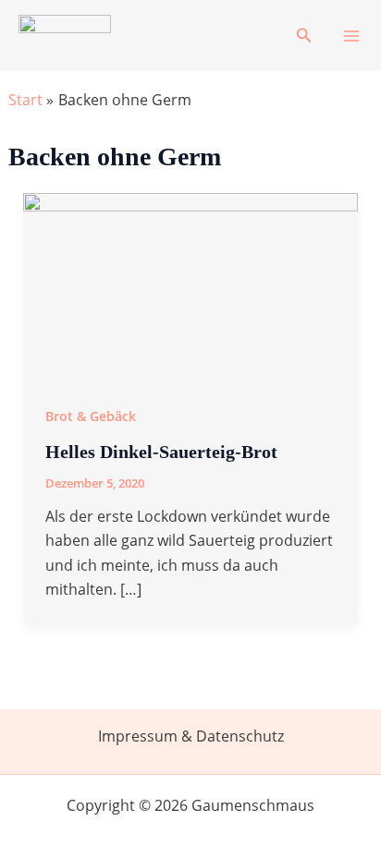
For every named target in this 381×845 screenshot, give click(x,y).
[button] (304, 36)
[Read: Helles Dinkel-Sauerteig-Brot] (191, 285)
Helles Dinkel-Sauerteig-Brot (161, 451)
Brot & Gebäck (90, 416)
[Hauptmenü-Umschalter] (351, 36)
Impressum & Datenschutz (191, 736)
